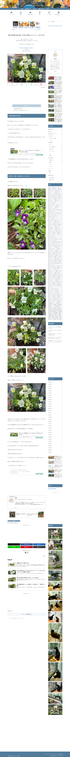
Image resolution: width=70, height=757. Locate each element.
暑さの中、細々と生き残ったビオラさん (21, 110)
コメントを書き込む (27, 614)
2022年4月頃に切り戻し (18, 108)
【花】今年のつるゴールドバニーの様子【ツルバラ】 (55, 331)
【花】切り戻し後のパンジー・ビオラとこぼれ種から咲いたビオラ (55, 334)
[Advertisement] (27, 95)
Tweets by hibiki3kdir (52, 488)
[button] (39, 547)
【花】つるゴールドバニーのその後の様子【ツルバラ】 (54, 328)
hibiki (16, 497)
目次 (25, 105)
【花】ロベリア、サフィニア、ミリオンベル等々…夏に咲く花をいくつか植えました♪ (55, 338)
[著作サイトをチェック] (15, 507)
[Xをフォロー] (16, 507)
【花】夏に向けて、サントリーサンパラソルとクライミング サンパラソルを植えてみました (55, 341)
